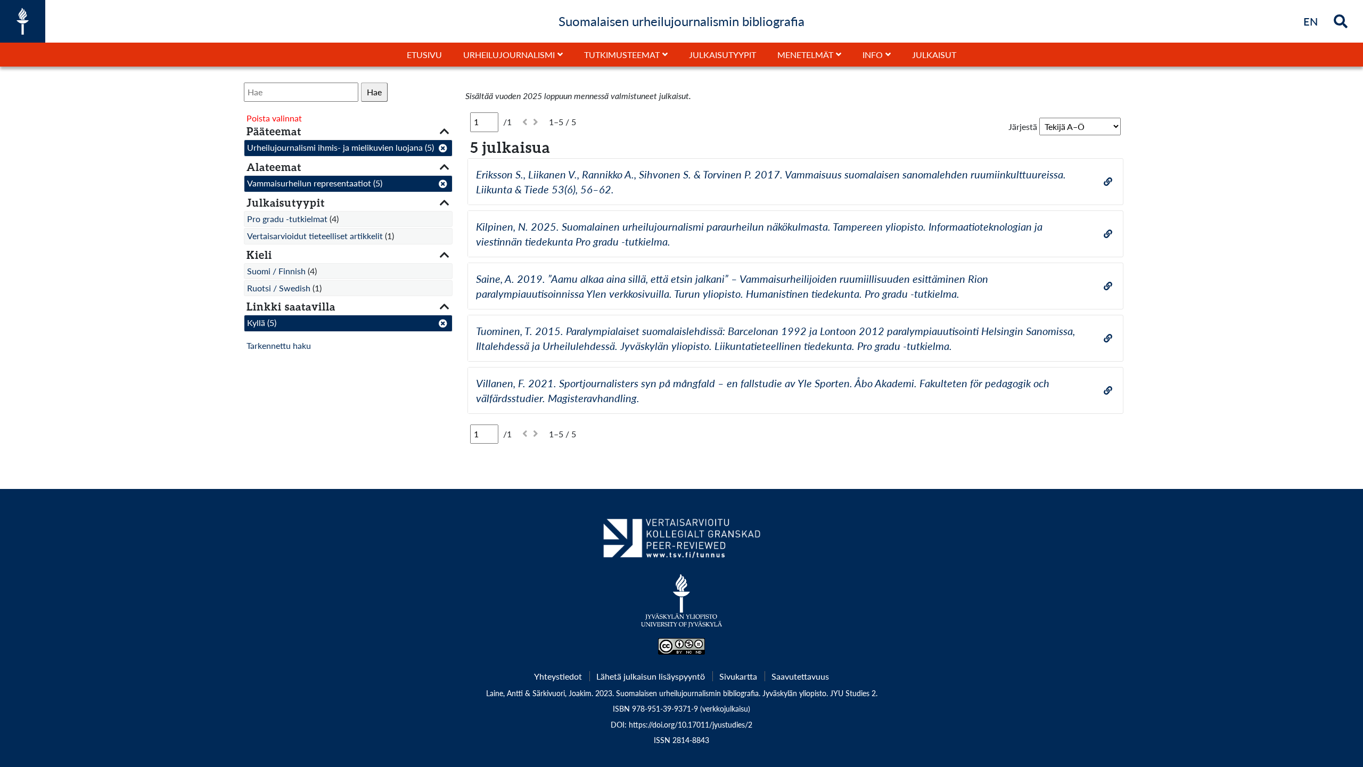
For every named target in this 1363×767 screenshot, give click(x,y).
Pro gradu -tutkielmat (287, 219)
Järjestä (1022, 126)
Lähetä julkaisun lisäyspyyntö (650, 676)
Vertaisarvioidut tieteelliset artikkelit (315, 236)
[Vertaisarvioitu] (681, 542)
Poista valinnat (274, 118)
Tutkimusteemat (622, 55)
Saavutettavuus (800, 676)
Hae (374, 92)
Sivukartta (738, 676)
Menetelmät (805, 55)
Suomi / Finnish (276, 271)
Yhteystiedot (558, 676)
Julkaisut (934, 55)
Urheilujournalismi (509, 55)
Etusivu (424, 55)
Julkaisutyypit (722, 55)
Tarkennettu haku (279, 345)
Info (873, 55)
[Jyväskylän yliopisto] (681, 606)
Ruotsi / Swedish (278, 288)
